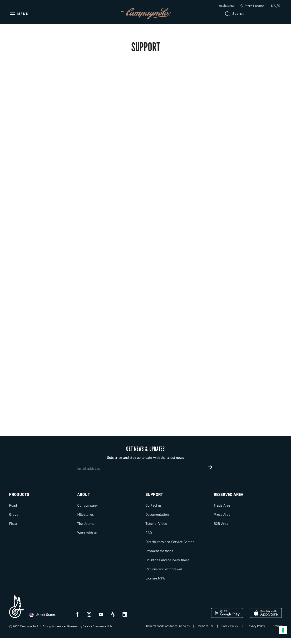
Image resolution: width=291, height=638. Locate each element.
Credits (277, 626)
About (83, 494)
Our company (87, 505)
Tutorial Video (156, 523)
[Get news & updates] (210, 466)
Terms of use (205, 626)
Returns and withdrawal (164, 569)
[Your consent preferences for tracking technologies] (283, 630)
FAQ (149, 532)
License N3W (155, 578)
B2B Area (221, 523)
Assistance (226, 5)
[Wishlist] (256, 13)
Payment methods (159, 551)
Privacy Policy (256, 626)
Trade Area (222, 505)
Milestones (85, 514)
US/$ (276, 6)
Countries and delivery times (167, 560)
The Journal (86, 523)
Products (19, 494)
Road (13, 505)
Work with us (87, 532)
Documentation (157, 514)
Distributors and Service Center (170, 541)
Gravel (14, 514)
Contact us (154, 505)
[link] (252, 6)
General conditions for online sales (168, 626)
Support (154, 494)
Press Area (222, 514)
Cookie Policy (229, 626)
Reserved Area (228, 494)
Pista (13, 523)
